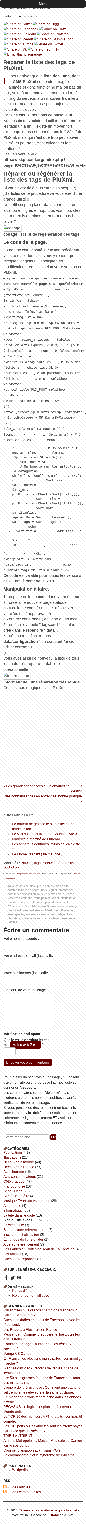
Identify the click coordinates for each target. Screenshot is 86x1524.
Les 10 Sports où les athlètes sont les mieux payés (42, 1426)
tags (37, 863)
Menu (43, 3)
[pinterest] (19, 1279)
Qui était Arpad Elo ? (19, 1315)
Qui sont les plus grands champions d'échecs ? (40, 1310)
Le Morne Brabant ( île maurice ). (37, 854)
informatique (13, 1210)
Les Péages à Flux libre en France (30, 1329)
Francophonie (14, 1186)
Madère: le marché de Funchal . (37, 839)
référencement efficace (30, 1295)
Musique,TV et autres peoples (26, 1201)
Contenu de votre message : (26, 990)
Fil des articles (18, 1487)
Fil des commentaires (24, 1492)
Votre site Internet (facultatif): (26, 973)
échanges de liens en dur (23, 1239)
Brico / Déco (12, 1191)
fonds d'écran (23, 1291)
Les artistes (12, 1254)
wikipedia (20, 1470)
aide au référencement (21, 1244)
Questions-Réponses (19, 1259)
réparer (62, 863)
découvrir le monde (18, 1162)
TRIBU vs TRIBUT (17, 1436)
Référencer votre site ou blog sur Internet (47, 1510)
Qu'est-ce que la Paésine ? (24, 1431)
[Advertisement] (43, 735)
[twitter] (12, 1279)
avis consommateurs (19, 1177)
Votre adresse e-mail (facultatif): (28, 956)
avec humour (13, 1172)
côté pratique (13, 1181)
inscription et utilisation (21, 1235)
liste (73, 863)
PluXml (26, 863)
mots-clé (49, 863)
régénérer (11, 868)
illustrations (12, 1157)
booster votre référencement (25, 1230)
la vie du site (13, 1225)
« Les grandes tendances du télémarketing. (37, 786)
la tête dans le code (19, 1215)
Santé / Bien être (16, 1196)
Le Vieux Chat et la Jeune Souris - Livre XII (45, 834)
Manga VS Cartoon (18, 1354)
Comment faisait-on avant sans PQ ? (31, 1450)
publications (13, 1152)
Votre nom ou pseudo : (21, 938)
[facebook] (6, 1279)
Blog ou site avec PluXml (28, 874)
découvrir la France (18, 1167)
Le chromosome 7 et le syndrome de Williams (38, 1455)
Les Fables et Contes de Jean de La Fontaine (39, 1249)
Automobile (12, 1206)
